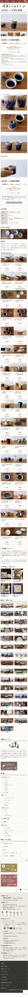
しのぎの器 (5, 846)
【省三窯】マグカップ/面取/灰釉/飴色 (20, 392)
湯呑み (6, 805)
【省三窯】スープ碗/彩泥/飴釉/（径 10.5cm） (7, 283)
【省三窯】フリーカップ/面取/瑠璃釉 (19, 465)
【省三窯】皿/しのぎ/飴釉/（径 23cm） (7, 501)
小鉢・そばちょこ (9, 815)
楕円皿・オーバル (9, 785)
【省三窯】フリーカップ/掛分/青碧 (19, 410)
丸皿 (6, 782)
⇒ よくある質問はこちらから (7, 64)
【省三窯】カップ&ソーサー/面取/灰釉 (7, 428)
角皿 (6, 787)
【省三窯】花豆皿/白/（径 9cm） (19, 301)
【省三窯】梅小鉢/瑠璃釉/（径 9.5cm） (20, 319)
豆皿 (6, 789)
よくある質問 (3, 977)
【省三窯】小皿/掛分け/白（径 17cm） (7, 538)
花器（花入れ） (8, 835)
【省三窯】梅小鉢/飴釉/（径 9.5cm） (7, 337)
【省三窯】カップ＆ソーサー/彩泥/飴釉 (20, 264)
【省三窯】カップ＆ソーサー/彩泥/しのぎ (7, 264)
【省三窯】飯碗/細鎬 (19, 336)
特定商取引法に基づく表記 (6, 982)
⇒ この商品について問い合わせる (13, 202)
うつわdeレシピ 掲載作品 (8, 855)
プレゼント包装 (4, 979)
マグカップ (7, 802)
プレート (7, 780)
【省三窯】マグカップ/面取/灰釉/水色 (20, 501)
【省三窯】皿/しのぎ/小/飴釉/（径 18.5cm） (20, 483)
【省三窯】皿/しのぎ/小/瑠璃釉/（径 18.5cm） (7, 483)
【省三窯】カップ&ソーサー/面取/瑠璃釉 (7, 374)
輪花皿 (6, 792)
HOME (2, 963)
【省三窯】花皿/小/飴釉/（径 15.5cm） (7, 301)
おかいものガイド (4, 974)
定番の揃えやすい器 (7, 843)
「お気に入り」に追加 (15, 51)
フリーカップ (8, 800)
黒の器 (4, 849)
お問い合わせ (3, 988)
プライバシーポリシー (5, 985)
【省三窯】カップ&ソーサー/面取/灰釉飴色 (20, 374)
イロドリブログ (4, 971)
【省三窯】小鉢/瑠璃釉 (20, 519)
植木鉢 (6, 833)
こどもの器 (7, 828)
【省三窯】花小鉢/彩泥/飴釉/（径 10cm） (20, 283)
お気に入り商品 (4, 966)
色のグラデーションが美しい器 (10, 852)
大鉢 (6, 813)
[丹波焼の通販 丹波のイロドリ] (14, 7)
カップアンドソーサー (9, 797)
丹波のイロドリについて (6, 968)
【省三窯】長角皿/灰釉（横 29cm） (20, 355)
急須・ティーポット (9, 830)
